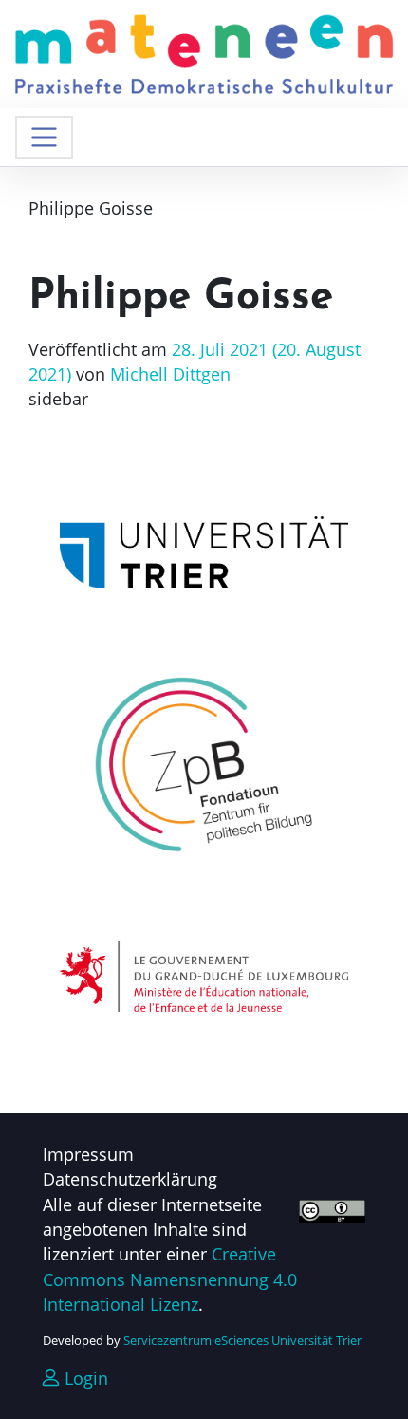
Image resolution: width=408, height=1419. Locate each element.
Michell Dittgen (168, 374)
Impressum (88, 1154)
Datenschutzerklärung (130, 1178)
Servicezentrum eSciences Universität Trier (242, 1340)
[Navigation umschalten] (44, 137)
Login (84, 1378)
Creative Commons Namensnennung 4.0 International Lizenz (170, 1279)
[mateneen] (204, 52)
